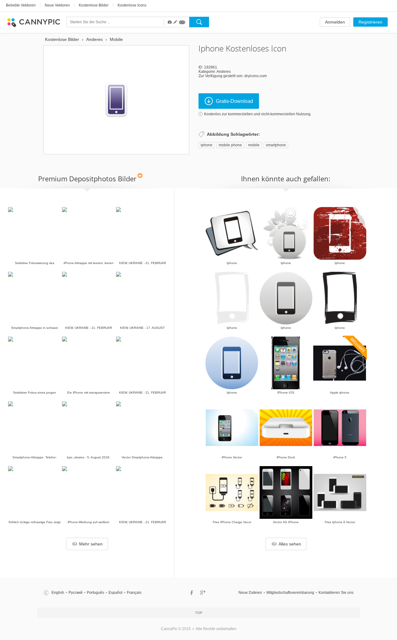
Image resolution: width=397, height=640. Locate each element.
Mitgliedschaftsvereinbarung (290, 592)
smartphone (276, 145)
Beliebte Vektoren (21, 5)
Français (134, 592)
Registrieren (370, 22)
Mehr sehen (91, 543)
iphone (206, 145)
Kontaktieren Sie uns (336, 592)
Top (198, 613)
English (57, 592)
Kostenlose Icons (132, 5)
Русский (76, 592)
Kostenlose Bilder (94, 5)
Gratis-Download (234, 101)
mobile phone (230, 145)
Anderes (223, 71)
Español (116, 592)
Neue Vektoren (57, 5)
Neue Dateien (250, 592)
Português (95, 592)
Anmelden (335, 22)
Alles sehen (290, 543)
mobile (254, 145)
